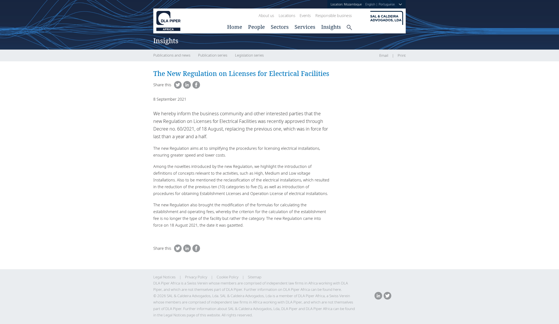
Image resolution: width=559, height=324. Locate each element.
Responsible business (333, 15)
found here (332, 289)
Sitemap (254, 277)
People (256, 26)
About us (266, 15)
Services (305, 26)
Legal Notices (164, 277)
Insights (331, 26)
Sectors (280, 26)
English (370, 4)
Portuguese (387, 4)
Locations (287, 15)
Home (234, 26)
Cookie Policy (227, 277)
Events (305, 15)
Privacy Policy (196, 277)
